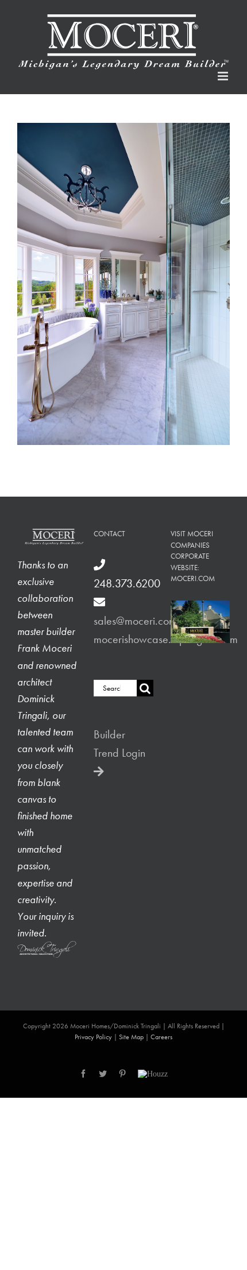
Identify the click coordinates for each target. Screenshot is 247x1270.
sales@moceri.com (135, 620)
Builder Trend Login (119, 743)
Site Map (131, 1036)
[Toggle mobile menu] (224, 76)
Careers (161, 1036)
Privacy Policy (93, 1036)
